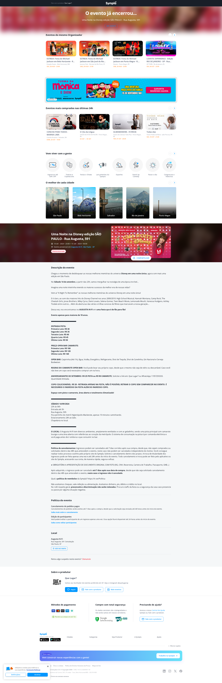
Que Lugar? (68, 3)
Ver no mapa (60, 548)
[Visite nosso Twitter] (175, 671)
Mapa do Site (96, 666)
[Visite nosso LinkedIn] (164, 671)
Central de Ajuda (158, 610)
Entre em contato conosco (60, 676)
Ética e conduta (58, 666)
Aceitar (37, 675)
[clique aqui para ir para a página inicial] (111, 3)
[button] (9, 668)
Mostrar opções (175, 646)
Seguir (73, 589)
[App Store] (44, 639)
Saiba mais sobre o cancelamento (64, 512)
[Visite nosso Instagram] (169, 671)
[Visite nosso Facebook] (180, 671)
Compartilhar (143, 258)
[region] (27, 671)
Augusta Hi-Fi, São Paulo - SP (83, 247)
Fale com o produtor (93, 589)
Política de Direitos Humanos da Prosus (77, 666)
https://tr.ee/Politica (96, 478)
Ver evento (111, 26)
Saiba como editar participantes (64, 523)
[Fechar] (47, 666)
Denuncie (86, 559)
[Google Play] (55, 639)
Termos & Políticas (33, 670)
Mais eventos (116, 589)
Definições (15, 675)
